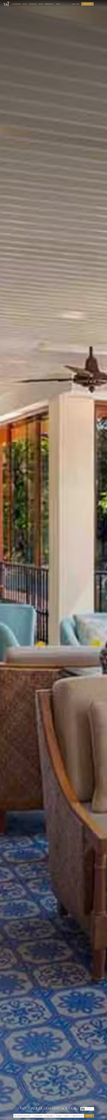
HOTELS (25, 4)
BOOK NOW (89, 1115)
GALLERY (88, 1108)
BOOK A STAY (87, 4)
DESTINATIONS (16, 4)
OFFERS (41, 4)
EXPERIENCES (33, 4)
